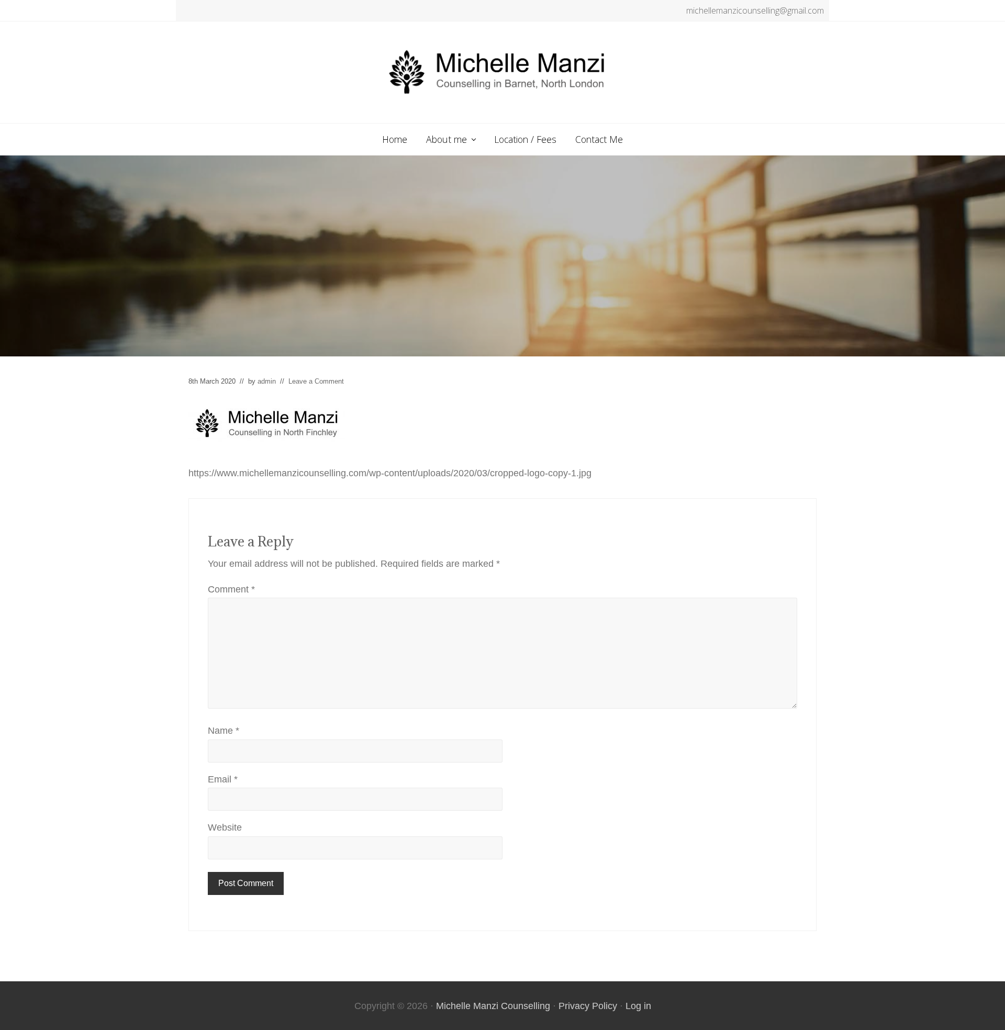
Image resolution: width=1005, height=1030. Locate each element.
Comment (231, 589)
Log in (638, 1006)
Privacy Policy (588, 1006)
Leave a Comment (316, 381)
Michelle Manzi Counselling (493, 1006)
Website (225, 827)
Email (223, 779)
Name (223, 730)
